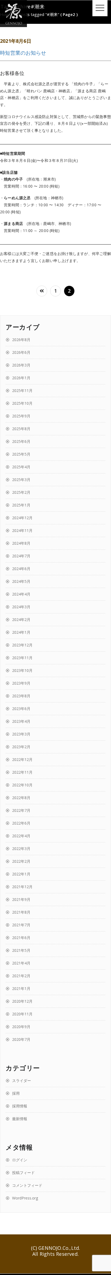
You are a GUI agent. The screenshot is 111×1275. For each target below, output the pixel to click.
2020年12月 (22, 1001)
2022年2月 (21, 861)
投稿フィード (23, 1172)
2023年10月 (22, 670)
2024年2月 (21, 619)
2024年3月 (21, 606)
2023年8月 (21, 695)
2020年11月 (22, 1013)
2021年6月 (21, 937)
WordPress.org (25, 1198)
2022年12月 (22, 759)
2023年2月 (21, 746)
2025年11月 (22, 390)
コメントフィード (27, 1185)
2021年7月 (21, 924)
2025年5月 (21, 454)
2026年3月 (21, 365)
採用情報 (19, 1106)
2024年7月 (21, 555)
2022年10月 (22, 784)
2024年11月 (22, 530)
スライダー (21, 1080)
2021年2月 (21, 975)
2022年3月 (21, 848)
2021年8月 (21, 912)
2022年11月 (22, 772)
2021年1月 (21, 988)
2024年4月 (21, 594)
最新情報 (19, 1118)
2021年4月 (21, 963)
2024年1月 (21, 632)
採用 (16, 1093)
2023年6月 (21, 708)
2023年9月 (21, 683)
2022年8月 (21, 797)
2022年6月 (21, 823)
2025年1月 (21, 505)
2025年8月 (21, 428)
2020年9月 (21, 1026)
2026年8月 (21, 339)
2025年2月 (21, 492)
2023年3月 (21, 734)
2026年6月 (21, 352)
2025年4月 (21, 466)
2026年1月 (21, 377)
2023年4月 (21, 721)
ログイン (19, 1159)
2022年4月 (21, 835)
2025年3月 (21, 479)
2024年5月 (21, 581)
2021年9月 (21, 899)
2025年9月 (21, 416)
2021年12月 (22, 886)
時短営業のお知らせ (23, 52)
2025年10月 (22, 403)
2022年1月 (21, 874)
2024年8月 (21, 543)
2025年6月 (21, 441)
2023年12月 (22, 645)
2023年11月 (22, 657)
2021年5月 (21, 950)
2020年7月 (21, 1039)
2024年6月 (21, 568)
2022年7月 (21, 810)
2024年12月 (22, 517)
